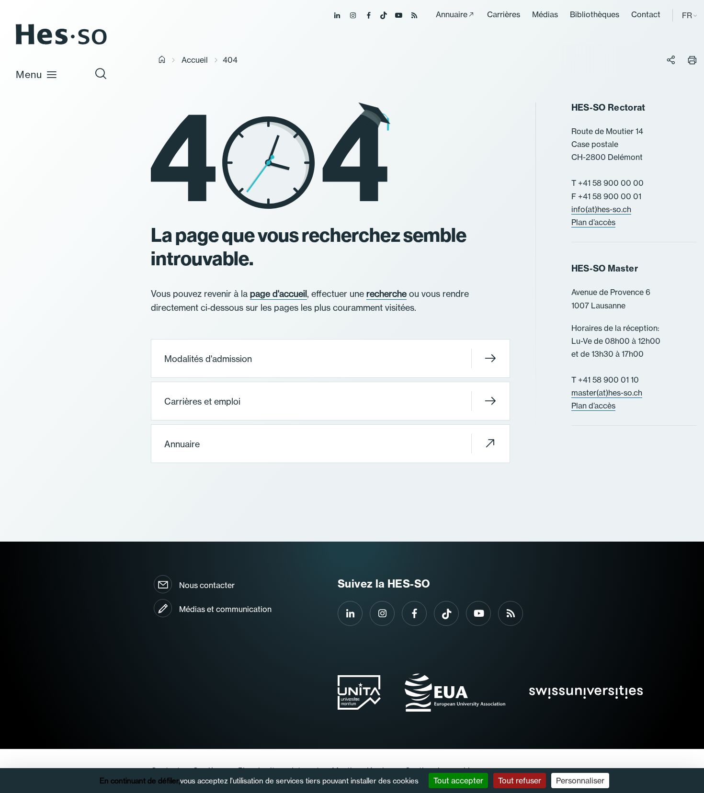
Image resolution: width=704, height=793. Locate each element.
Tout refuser (519, 780)
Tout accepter (458, 780)
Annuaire (451, 14)
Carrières (503, 14)
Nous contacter (207, 585)
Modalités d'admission (208, 358)
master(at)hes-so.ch (606, 392)
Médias (545, 14)
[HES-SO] (61, 44)
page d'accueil (278, 293)
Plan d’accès (593, 222)
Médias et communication (225, 609)
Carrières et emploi (202, 401)
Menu (29, 74)
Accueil (195, 60)
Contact (645, 14)
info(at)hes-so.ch (601, 209)
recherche (386, 293)
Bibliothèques (594, 14)
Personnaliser (580, 780)
